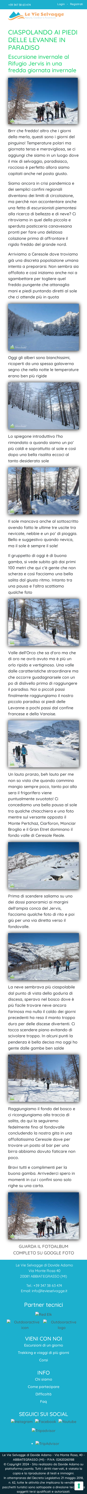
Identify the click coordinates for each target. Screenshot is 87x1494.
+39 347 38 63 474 (19, 4)
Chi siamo (43, 1379)
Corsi (43, 1360)
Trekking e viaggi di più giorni (43, 1352)
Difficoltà (43, 1394)
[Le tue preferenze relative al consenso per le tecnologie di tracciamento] (78, 1485)
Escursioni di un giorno (43, 1345)
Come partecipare (43, 1386)
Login (61, 4)
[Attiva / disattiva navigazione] (76, 16)
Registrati (76, 4)
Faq (43, 1401)
